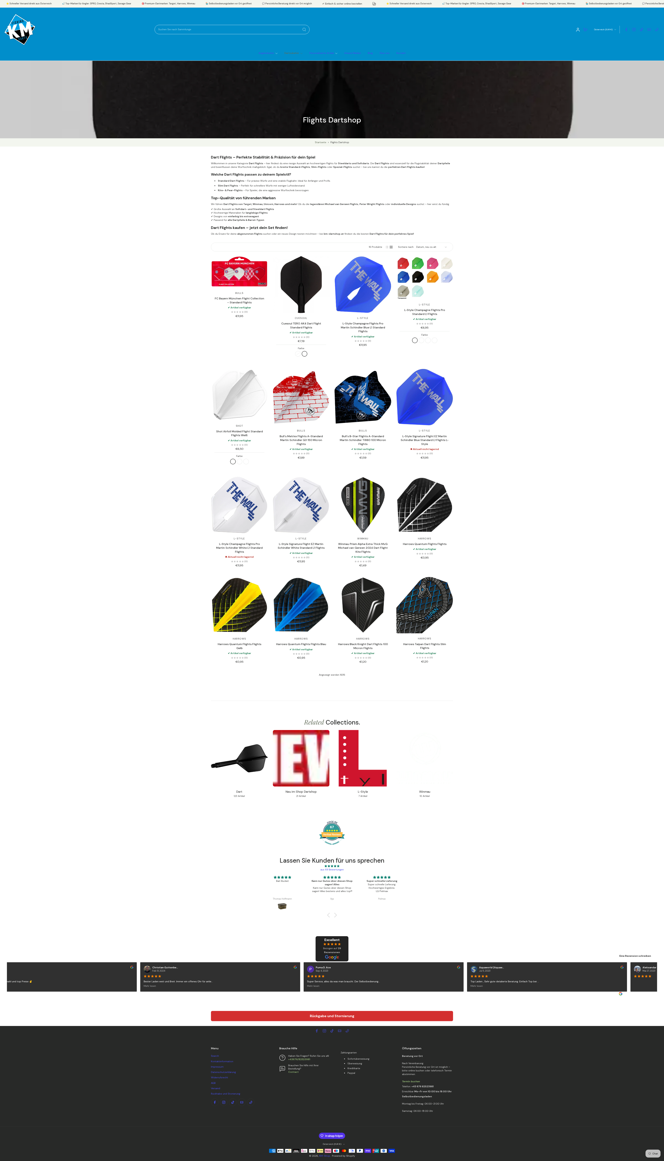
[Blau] (428, 340)
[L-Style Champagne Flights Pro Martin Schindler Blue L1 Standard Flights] (362, 284)
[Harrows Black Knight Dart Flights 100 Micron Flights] (362, 605)
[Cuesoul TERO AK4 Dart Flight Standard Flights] (301, 284)
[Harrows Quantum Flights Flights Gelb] (239, 605)
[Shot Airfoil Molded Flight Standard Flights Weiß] (239, 395)
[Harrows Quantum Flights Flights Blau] (301, 605)
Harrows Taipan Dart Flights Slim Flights (424, 646)
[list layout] (387, 247)
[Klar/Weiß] (434, 340)
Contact (293, 1071)
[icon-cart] (585, 29)
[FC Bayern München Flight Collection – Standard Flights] (239, 272)
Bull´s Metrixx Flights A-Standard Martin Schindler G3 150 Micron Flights (301, 440)
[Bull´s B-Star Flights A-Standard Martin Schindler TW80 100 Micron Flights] (362, 397)
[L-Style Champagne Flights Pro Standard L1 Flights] (424, 278)
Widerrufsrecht (219, 1077)
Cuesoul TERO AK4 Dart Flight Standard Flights (301, 325)
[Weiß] (304, 353)
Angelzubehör (266, 53)
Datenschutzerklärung (223, 1072)
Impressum (217, 1066)
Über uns (385, 53)
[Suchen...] (304, 29)
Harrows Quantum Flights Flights (424, 544)
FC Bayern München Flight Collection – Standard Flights (239, 300)
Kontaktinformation (222, 1061)
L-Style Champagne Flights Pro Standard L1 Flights (424, 312)
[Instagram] (634, 29)
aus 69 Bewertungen (332, 869)
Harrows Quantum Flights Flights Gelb (239, 646)
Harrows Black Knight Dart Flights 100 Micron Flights (363, 646)
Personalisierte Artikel (321, 53)
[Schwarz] (298, 353)
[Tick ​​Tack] (641, 29)
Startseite (320, 142)
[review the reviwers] (126, 967)
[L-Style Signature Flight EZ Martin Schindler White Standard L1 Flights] (301, 505)
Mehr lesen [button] (144, 985)
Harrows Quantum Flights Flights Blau (301, 644)
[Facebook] (626, 29)
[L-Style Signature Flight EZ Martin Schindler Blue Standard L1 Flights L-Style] (424, 397)
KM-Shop (324, 1155)
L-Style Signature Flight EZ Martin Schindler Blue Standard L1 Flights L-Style (425, 440)
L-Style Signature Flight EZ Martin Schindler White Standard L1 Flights (301, 546)
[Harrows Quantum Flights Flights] (424, 505)
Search (215, 1055)
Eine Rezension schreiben (635, 955)
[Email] (649, 29)
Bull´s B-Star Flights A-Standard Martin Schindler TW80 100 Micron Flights (363, 440)
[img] (332, 866)
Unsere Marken (352, 53)
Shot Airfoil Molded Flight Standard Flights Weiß (239, 433)
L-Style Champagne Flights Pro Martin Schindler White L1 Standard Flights (239, 548)
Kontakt (401, 53)
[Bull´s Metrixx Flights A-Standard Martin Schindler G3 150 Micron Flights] (301, 397)
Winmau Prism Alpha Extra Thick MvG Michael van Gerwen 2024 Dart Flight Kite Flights (363, 548)
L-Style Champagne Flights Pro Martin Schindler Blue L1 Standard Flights (363, 327)
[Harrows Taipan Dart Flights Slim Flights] (424, 605)
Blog (370, 53)
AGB (213, 1083)
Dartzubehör (291, 53)
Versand (215, 1088)
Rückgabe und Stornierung (332, 1016)
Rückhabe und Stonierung (225, 1093)
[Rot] (246, 461)
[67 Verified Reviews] (332, 846)
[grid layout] (391, 247)
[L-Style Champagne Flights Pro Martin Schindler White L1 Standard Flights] (239, 505)
